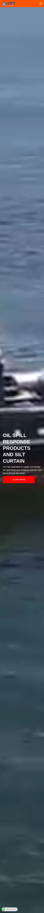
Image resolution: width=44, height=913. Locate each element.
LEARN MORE (19, 479)
